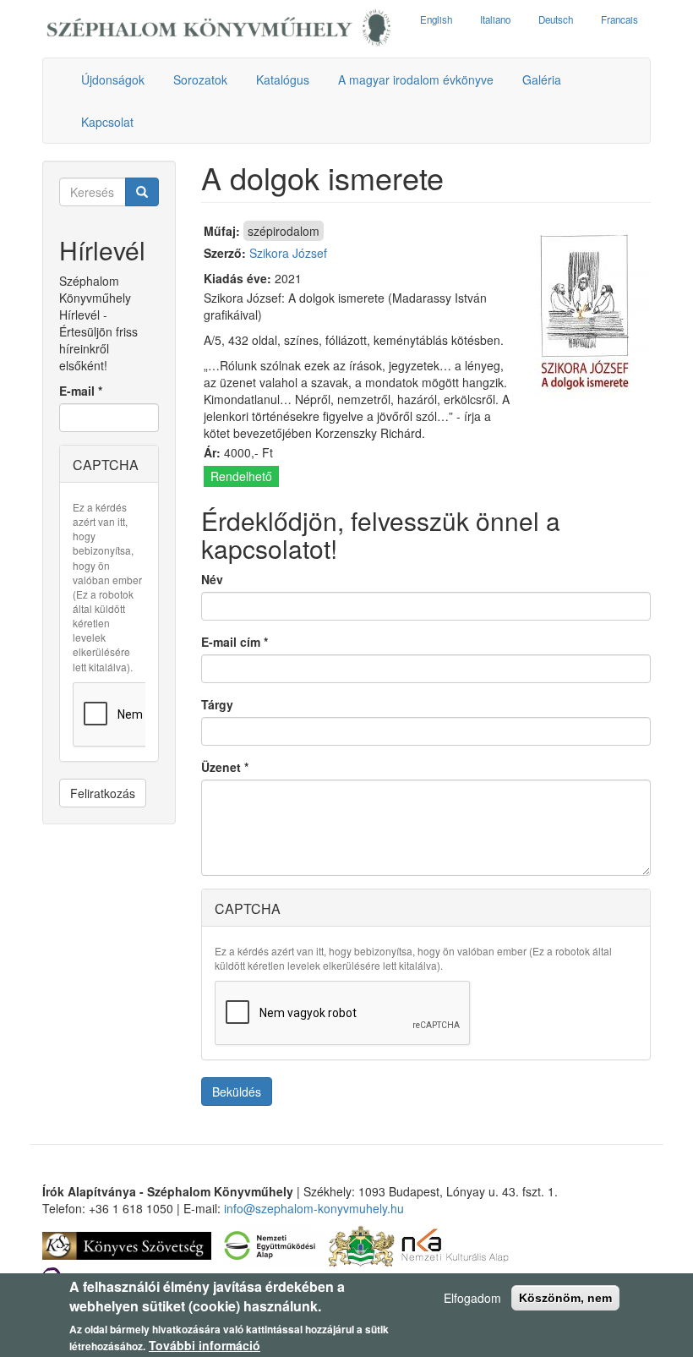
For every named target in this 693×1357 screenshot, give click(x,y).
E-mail (80, 390)
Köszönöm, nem (565, 1298)
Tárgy (217, 704)
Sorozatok (200, 79)
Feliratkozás (102, 793)
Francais (619, 19)
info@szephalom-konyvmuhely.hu (314, 1208)
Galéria (541, 79)
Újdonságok (113, 79)
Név (212, 579)
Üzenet (224, 766)
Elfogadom (472, 1297)
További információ (204, 1345)
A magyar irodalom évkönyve (416, 79)
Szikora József (288, 252)
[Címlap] (219, 29)
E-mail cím (234, 641)
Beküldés (236, 1091)
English (436, 19)
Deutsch (555, 19)
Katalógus (282, 79)
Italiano (495, 19)
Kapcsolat (107, 121)
